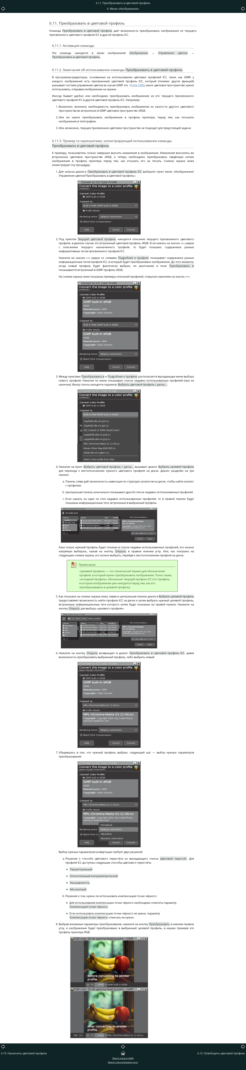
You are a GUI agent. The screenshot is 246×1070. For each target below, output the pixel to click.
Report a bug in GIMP (123, 1058)
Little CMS (137, 85)
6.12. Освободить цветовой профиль (221, 1053)
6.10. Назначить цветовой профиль (24, 1053)
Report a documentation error (123, 1062)
